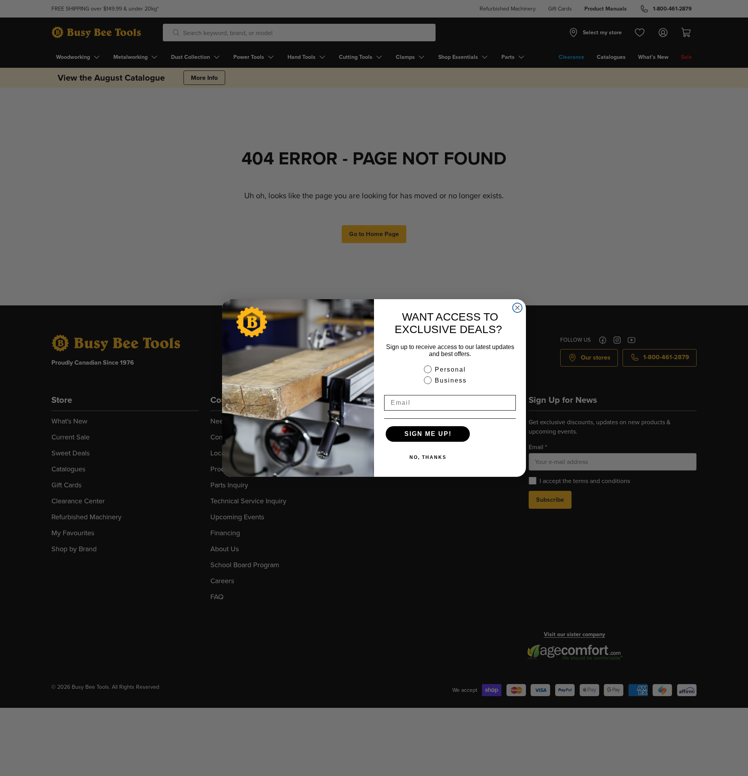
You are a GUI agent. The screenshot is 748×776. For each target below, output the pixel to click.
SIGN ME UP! (428, 433)
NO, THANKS (427, 457)
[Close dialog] (517, 307)
